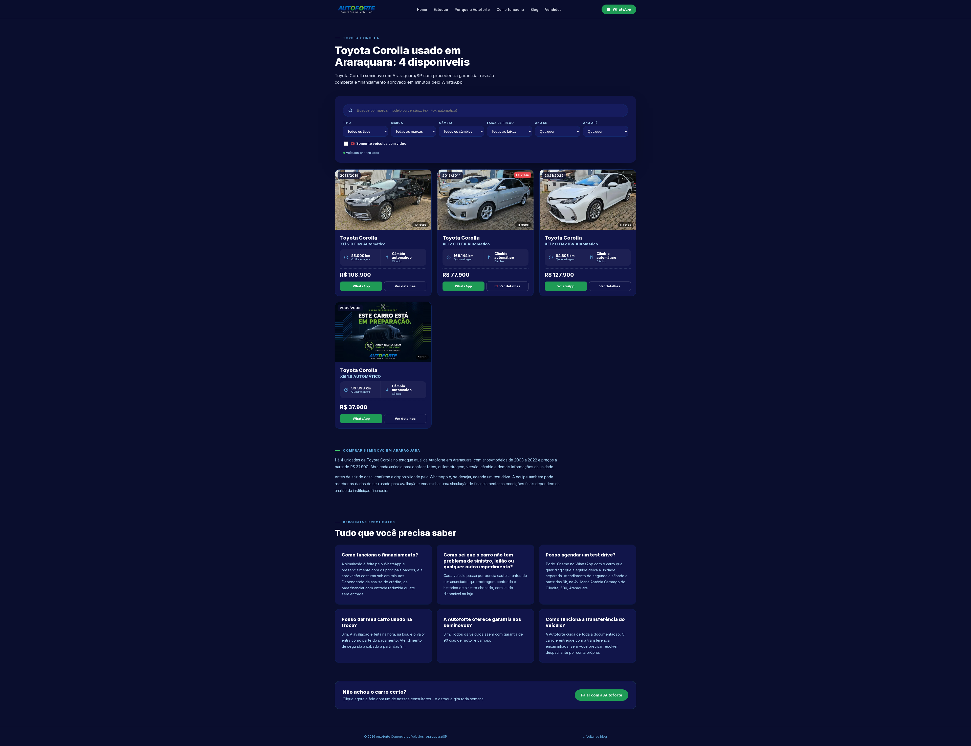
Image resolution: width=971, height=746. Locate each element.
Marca (397, 123)
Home (422, 9)
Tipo (347, 123)
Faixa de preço (500, 123)
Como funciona (510, 9)
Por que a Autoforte (472, 9)
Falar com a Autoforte (601, 695)
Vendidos (553, 9)
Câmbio (445, 123)
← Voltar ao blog (595, 736)
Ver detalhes (405, 286)
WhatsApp (622, 9)
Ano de (541, 123)
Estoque (441, 9)
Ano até (590, 123)
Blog (534, 9)
